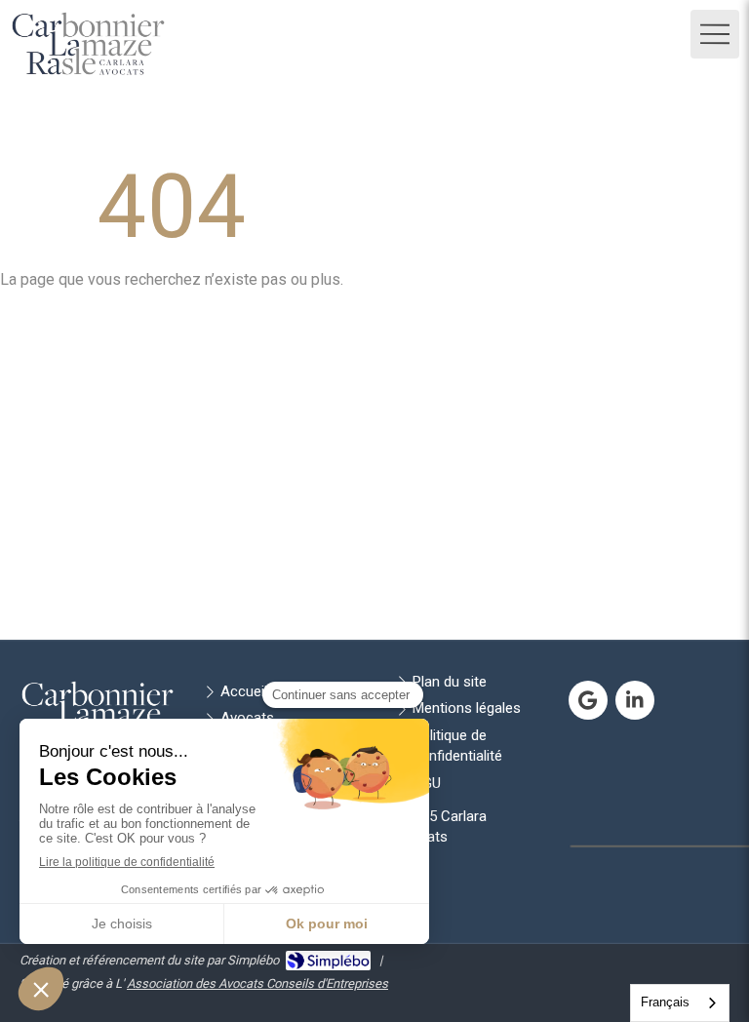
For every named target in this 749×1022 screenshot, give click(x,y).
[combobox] (679, 1003)
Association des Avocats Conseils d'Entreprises (257, 983)
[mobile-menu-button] (714, 34)
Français (665, 1002)
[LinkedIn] (634, 700)
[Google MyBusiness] (588, 700)
